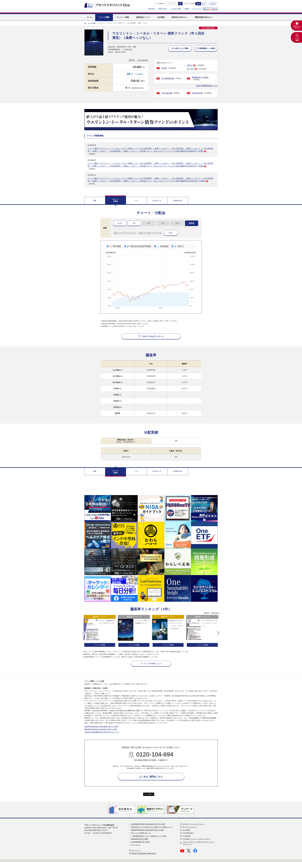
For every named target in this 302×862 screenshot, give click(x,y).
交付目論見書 (166, 93)
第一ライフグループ (190, 827)
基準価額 (117, 246)
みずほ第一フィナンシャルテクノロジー (196, 839)
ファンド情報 (92, 23)
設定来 (191, 223)
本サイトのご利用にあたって (141, 833)
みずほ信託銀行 (188, 833)
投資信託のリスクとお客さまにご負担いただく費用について (152, 827)
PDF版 (164, 68)
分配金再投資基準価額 (140, 246)
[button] (84, 633)
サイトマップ (197, 8)
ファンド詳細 (99, 645)
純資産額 (164, 246)
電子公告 (152, 8)
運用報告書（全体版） (201, 77)
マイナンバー (135, 850)
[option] (99, 631)
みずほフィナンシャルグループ (193, 824)
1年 (134, 223)
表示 (170, 233)
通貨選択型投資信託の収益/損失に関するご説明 (100, 729)
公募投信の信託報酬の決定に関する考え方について (102, 732)
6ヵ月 (120, 223)
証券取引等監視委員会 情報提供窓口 (143, 853)
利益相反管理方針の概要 (139, 839)
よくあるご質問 (176, 8)
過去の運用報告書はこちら (207, 86)
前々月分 (190, 69)
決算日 (180, 246)
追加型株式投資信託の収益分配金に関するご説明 (101, 726)
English (213, 4)
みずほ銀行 (186, 830)
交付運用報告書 (167, 78)
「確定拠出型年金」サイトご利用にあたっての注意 (148, 836)
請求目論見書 (197, 93)
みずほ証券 (186, 836)
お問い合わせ (162, 8)
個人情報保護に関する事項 (140, 842)
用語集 (187, 8)
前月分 (189, 65)
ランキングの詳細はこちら (151, 663)
